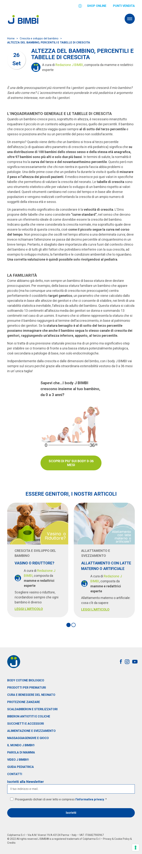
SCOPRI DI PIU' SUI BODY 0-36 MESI (71, 463)
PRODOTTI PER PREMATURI (26, 687)
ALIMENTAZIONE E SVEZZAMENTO (31, 731)
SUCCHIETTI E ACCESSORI (25, 723)
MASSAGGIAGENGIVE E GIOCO (28, 738)
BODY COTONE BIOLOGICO (25, 680)
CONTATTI (14, 774)
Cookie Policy (122, 838)
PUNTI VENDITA (124, 6)
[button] (68, 625)
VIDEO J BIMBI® (18, 759)
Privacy (107, 838)
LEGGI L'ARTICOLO (29, 609)
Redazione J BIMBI (69, 65)
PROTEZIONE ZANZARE (23, 702)
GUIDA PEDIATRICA (20, 767)
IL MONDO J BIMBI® (21, 745)
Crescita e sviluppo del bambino (39, 38)
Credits (11, 842)
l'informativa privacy (89, 799)
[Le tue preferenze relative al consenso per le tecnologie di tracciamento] (135, 847)
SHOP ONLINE (96, 6)
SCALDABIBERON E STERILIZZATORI (32, 709)
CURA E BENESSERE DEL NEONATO (31, 695)
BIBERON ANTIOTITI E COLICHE (28, 716)
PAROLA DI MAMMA (21, 752)
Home (11, 38)
